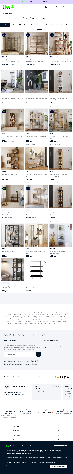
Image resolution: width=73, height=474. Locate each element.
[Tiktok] (46, 347)
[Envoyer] (38, 354)
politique (49, 462)
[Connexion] (51, 7)
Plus (67, 25)
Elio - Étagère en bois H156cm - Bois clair (12, 174)
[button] (36, 27)
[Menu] (69, 7)
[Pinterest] (61, 347)
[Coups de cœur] (57, 7)
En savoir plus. (35, 364)
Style (37, 25)
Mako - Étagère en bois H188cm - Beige (36, 136)
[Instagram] (56, 347)
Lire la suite (55, 323)
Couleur (15, 25)
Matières (26, 25)
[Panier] (63, 7)
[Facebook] (51, 347)
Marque (48, 25)
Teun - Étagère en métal (8, 251)
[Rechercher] (46, 7)
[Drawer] (8, 7)
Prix (58, 25)
